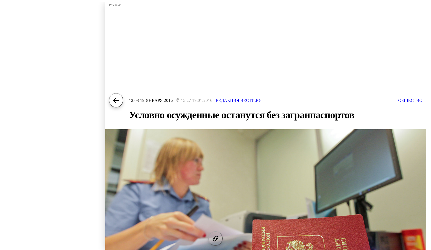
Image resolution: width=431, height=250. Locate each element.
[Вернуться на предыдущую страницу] (116, 100)
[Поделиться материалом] (215, 238)
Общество (410, 100)
